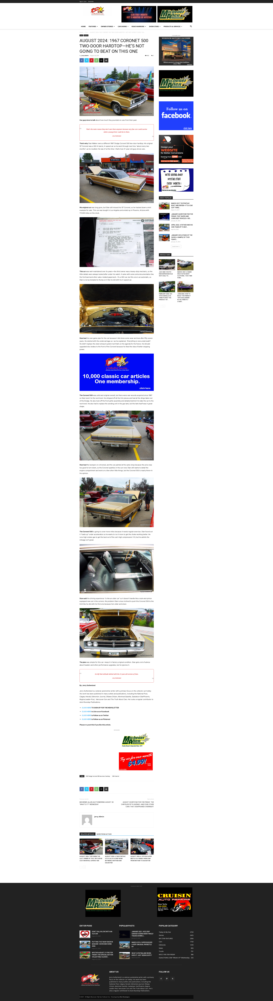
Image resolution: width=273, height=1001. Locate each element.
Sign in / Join (83, 1)
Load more (175, 246)
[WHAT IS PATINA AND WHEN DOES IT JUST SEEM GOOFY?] (124, 955)
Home (83, 26)
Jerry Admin (85, 55)
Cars (86, 32)
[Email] (101, 60)
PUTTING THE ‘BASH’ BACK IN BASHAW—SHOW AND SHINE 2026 (102, 944)
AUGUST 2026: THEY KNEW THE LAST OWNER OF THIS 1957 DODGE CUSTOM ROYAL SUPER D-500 (91, 858)
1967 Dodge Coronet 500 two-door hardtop (98, 776)
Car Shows (122, 26)
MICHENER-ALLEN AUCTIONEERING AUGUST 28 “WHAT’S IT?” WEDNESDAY (96, 803)
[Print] (106, 60)
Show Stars (154, 26)
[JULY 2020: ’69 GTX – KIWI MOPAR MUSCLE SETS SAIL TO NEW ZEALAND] (167, 264)
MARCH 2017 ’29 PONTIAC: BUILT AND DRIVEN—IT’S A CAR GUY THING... (182, 205)
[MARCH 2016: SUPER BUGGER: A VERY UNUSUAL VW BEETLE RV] (124, 944)
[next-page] (84, 867)
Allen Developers (125, 997)
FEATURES (92, 26)
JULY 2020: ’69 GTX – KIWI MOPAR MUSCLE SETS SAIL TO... (166, 274)
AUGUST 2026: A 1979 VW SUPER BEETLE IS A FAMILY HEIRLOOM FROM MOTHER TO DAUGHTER (141, 858)
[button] (190, 27)
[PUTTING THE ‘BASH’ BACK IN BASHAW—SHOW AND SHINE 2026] (85, 944)
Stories (86, 35)
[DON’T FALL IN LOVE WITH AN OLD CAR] (85, 934)
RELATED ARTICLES (87, 834)
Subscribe (91, 1)
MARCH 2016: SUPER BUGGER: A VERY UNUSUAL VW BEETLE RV (142, 944)
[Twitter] (86, 60)
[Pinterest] (91, 60)
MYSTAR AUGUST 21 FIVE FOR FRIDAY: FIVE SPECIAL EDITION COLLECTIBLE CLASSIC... (102, 955)
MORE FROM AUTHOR (104, 834)
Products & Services (172, 26)
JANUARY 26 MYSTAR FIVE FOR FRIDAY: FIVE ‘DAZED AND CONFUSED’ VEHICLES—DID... (182, 216)
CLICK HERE (86, 712)
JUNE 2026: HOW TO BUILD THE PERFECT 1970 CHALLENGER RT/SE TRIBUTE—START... (184, 297)
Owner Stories (107, 26)
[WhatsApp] (96, 60)
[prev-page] (81, 867)
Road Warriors (138, 26)
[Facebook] (82, 60)
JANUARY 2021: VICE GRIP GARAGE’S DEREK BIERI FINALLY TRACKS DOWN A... (142, 934)
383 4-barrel (115, 776)
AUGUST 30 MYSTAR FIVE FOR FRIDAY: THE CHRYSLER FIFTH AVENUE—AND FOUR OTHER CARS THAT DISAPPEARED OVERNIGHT (137, 804)
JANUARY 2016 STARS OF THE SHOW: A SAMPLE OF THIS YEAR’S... (181, 237)
